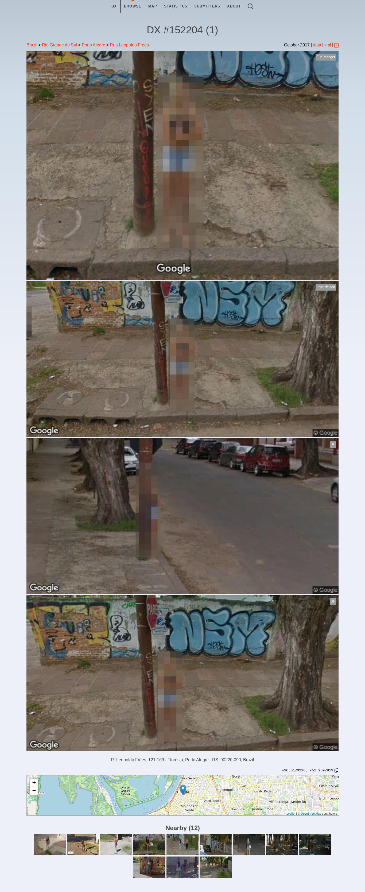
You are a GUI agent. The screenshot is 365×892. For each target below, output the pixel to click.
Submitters (207, 6)
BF (333, 444)
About (234, 6)
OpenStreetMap (311, 813)
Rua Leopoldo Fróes (129, 45)
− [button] (34, 790)
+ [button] (34, 782)
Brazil (31, 45)
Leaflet (290, 813)
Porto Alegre (93, 45)
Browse (133, 6)
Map (152, 6)
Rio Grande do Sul (59, 45)
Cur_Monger (325, 57)
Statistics (176, 6)
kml (327, 45)
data (317, 45)
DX (114, 6)
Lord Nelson (326, 287)
